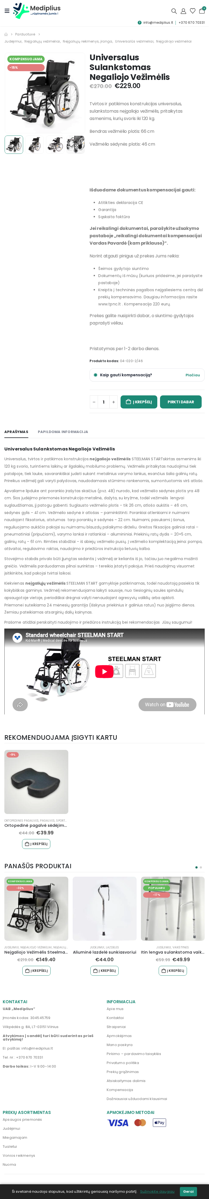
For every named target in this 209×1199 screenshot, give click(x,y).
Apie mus (115, 1008)
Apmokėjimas (119, 1035)
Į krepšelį (142, 402)
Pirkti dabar (181, 402)
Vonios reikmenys (19, 1155)
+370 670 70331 (192, 22)
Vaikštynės (181, 947)
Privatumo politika (123, 1062)
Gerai (188, 1191)
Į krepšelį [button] (38, 844)
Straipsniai (116, 1026)
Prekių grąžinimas (123, 1071)
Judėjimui (11, 947)
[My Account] (183, 11)
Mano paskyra (120, 1044)
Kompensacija (120, 1089)
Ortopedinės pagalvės (21, 821)
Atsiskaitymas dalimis (126, 1080)
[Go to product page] (105, 909)
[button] (8, 11)
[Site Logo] (37, 11)
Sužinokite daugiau (157, 1191)
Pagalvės (47, 821)
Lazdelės (112, 947)
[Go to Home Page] (6, 34)
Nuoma (9, 1164)
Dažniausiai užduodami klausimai (137, 1098)
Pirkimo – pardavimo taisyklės (134, 1053)
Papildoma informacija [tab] (63, 431)
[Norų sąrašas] (192, 10)
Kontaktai (115, 1017)
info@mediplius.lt (158, 22)
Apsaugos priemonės (22, 1119)
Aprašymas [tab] (16, 431)
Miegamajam (15, 1137)
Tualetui (10, 1146)
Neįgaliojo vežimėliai (36, 947)
